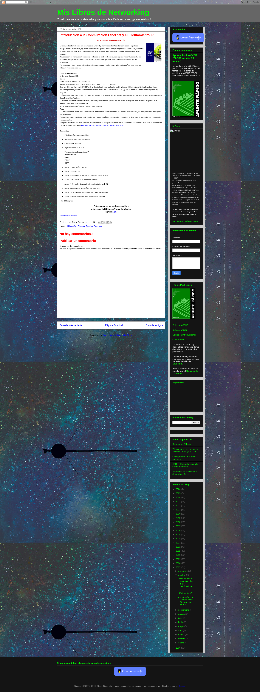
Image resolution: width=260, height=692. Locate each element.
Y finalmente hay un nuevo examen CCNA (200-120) (185, 450)
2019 (178, 518)
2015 (178, 534)
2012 (178, 547)
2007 (178, 567)
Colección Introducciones (184, 335)
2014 (178, 538)
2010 (178, 555)
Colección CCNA (180, 325)
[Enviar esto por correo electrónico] (99, 222)
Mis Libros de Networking (103, 12)
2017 (178, 526)
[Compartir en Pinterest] (110, 222)
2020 (178, 514)
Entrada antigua (154, 325)
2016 (178, 530)
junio (180, 622)
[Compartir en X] (105, 222)
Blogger (182, 686)
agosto (181, 614)
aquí (114, 212)
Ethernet (81, 226)
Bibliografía (71, 226)
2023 (178, 501)
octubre (182, 575)
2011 (178, 551)
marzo (181, 634)
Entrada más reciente (71, 325)
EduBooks (177, 364)
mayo (181, 626)
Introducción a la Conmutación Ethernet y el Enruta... (185, 601)
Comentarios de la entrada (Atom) (117, 335)
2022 (178, 505)
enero (181, 642)
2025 (178, 493)
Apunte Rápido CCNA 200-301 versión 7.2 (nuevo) (184, 58)
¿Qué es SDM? (185, 593)
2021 (178, 509)
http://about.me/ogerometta (185, 221)
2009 (178, 559)
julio (180, 618)
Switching (98, 226)
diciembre (183, 571)
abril (180, 630)
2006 (178, 648)
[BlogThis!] (102, 222)
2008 (178, 563)
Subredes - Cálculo (181, 444)
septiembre (184, 610)
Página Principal (114, 325)
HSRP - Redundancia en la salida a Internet (185, 465)
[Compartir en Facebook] (107, 222)
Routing (89, 226)
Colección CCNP (180, 330)
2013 (178, 543)
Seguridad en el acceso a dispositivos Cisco (184, 472)
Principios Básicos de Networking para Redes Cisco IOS (102, 125)
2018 (178, 522)
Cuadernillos (178, 339)
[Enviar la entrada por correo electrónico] (94, 222)
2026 (178, 489)
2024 (178, 497)
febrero (182, 638)
